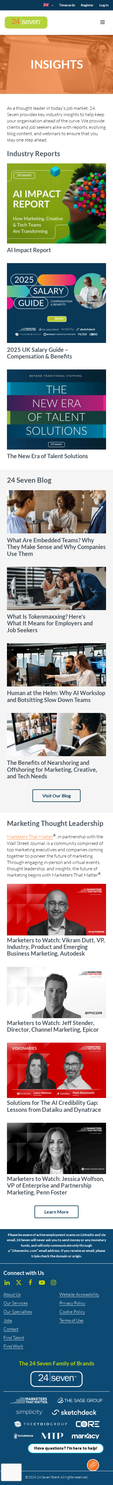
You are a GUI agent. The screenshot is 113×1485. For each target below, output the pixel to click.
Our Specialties (17, 1311)
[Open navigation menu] (102, 22)
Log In (104, 5)
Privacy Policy (72, 1303)
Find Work (13, 1346)
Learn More (56, 1211)
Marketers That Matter (30, 836)
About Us (12, 1294)
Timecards (67, 5)
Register (87, 5)
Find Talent (13, 1337)
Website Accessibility (79, 1294)
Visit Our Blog (56, 795)
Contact (10, 1329)
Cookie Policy (72, 1311)
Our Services (15, 1303)
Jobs (7, 1320)
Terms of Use (71, 1320)
